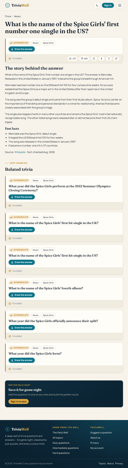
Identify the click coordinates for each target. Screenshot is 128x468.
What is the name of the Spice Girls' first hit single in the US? (53, 255)
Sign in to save (18, 401)
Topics (102, 463)
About (110, 463)
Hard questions (61, 453)
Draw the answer (23, 49)
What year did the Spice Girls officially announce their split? (53, 321)
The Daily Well (60, 432)
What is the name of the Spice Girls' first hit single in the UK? (54, 223)
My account (96, 448)
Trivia (8, 16)
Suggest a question (101, 432)
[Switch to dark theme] (97, 5)
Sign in (108, 5)
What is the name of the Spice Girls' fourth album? (46, 288)
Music (17, 16)
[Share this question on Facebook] (101, 58)
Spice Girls (48, 42)
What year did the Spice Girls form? (35, 353)
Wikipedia (20, 152)
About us (95, 437)
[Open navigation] (119, 5)
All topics (58, 437)
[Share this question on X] (109, 58)
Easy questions (61, 442)
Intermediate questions (66, 448)
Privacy (94, 442)
